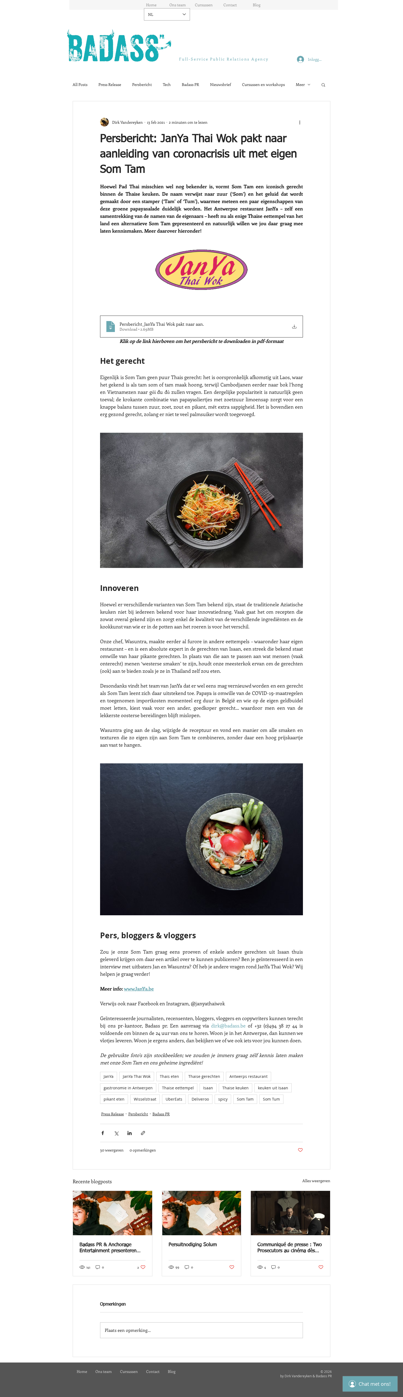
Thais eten (169, 1076)
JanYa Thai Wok (137, 1076)
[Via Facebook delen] (102, 1133)
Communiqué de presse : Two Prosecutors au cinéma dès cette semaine (289, 1248)
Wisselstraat (145, 1099)
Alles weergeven (316, 1180)
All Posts (80, 84)
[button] (323, 84)
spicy (223, 1099)
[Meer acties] (299, 122)
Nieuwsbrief (220, 84)
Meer (300, 84)
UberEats (174, 1099)
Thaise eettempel (178, 1087)
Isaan (208, 1087)
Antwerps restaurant (248, 1076)
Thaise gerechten (204, 1076)
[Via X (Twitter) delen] (116, 1133)
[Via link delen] (143, 1133)
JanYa (108, 1076)
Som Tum (271, 1099)
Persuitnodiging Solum (193, 1244)
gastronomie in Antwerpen (128, 1087)
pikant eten (114, 1099)
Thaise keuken (235, 1087)
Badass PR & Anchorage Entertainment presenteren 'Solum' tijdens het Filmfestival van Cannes (112, 1248)
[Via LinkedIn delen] (129, 1133)
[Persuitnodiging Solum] (201, 1213)
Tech (167, 84)
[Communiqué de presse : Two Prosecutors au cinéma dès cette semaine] (290, 1213)
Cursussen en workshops (263, 84)
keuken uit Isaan (273, 1087)
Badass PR (190, 84)
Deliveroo (200, 1099)
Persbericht (142, 84)
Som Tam (245, 1099)
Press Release (109, 84)
